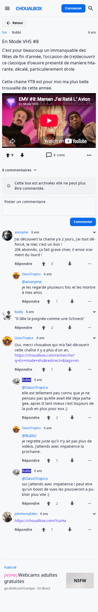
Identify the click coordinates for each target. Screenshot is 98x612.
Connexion (73, 8)
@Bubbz (29, 435)
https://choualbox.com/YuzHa (40, 520)
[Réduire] (93, 232)
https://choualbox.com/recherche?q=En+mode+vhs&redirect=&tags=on (47, 358)
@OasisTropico (35, 387)
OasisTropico (31, 274)
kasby (19, 312)
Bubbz (16, 32)
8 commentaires (16, 169)
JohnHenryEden (26, 514)
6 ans (92, 32)
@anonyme (32, 281)
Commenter (83, 222)
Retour (18, 23)
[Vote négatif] (22, 155)
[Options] (89, 155)
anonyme (21, 232)
